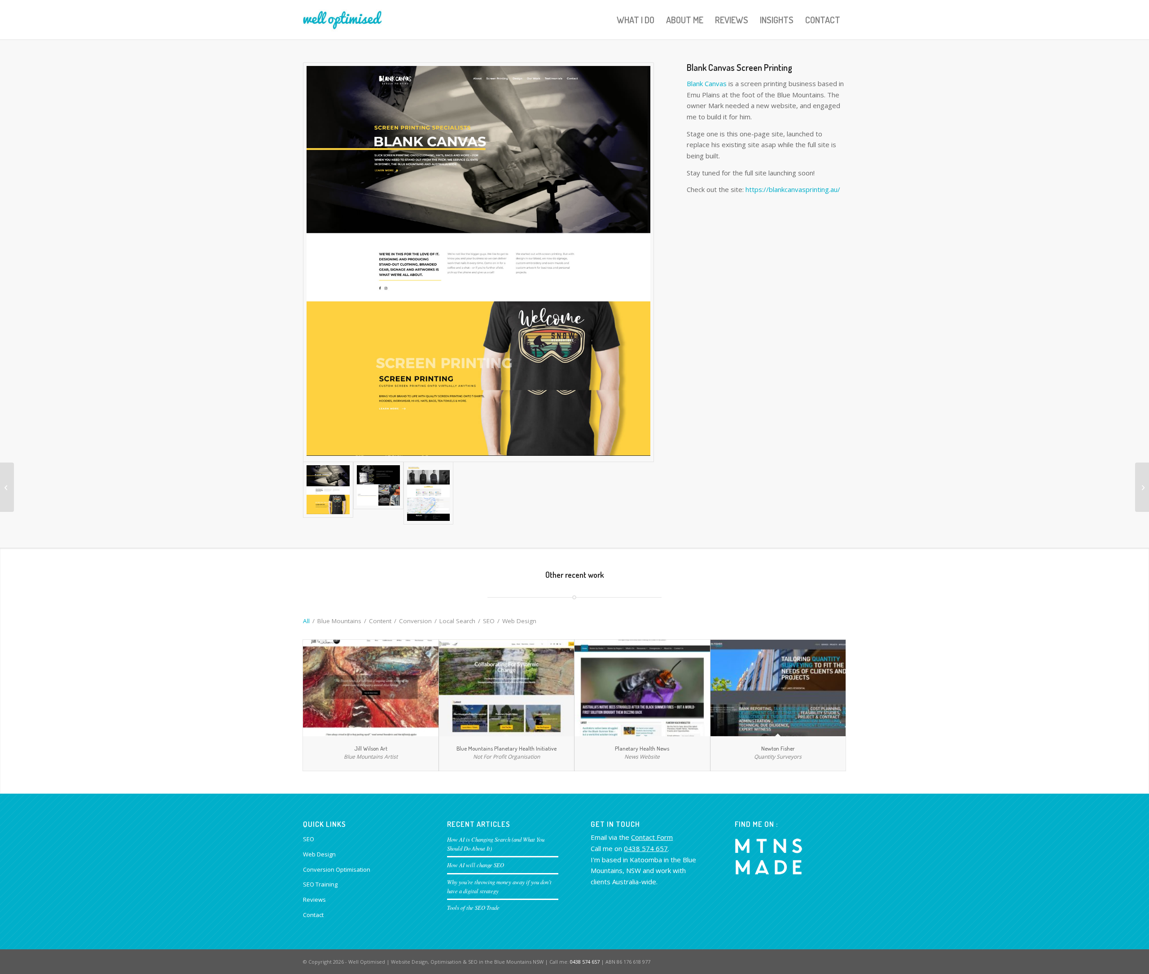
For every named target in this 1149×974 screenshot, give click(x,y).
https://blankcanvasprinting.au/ (793, 189)
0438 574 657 (646, 848)
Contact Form (652, 837)
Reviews (314, 899)
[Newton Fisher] (778, 688)
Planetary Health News (642, 748)
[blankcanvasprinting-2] (378, 493)
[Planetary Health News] (642, 688)
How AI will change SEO (475, 865)
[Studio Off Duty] (1142, 487)
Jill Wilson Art (370, 748)
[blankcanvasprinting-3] (428, 493)
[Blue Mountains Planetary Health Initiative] (506, 688)
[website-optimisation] (342, 19)
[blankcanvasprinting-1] (478, 262)
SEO (308, 839)
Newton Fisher (778, 748)
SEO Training (320, 884)
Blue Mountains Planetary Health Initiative (506, 748)
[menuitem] (635, 19)
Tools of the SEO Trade (473, 907)
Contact (313, 915)
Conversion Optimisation (336, 869)
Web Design (319, 854)
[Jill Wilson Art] (371, 688)
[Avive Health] (7, 487)
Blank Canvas (707, 83)
